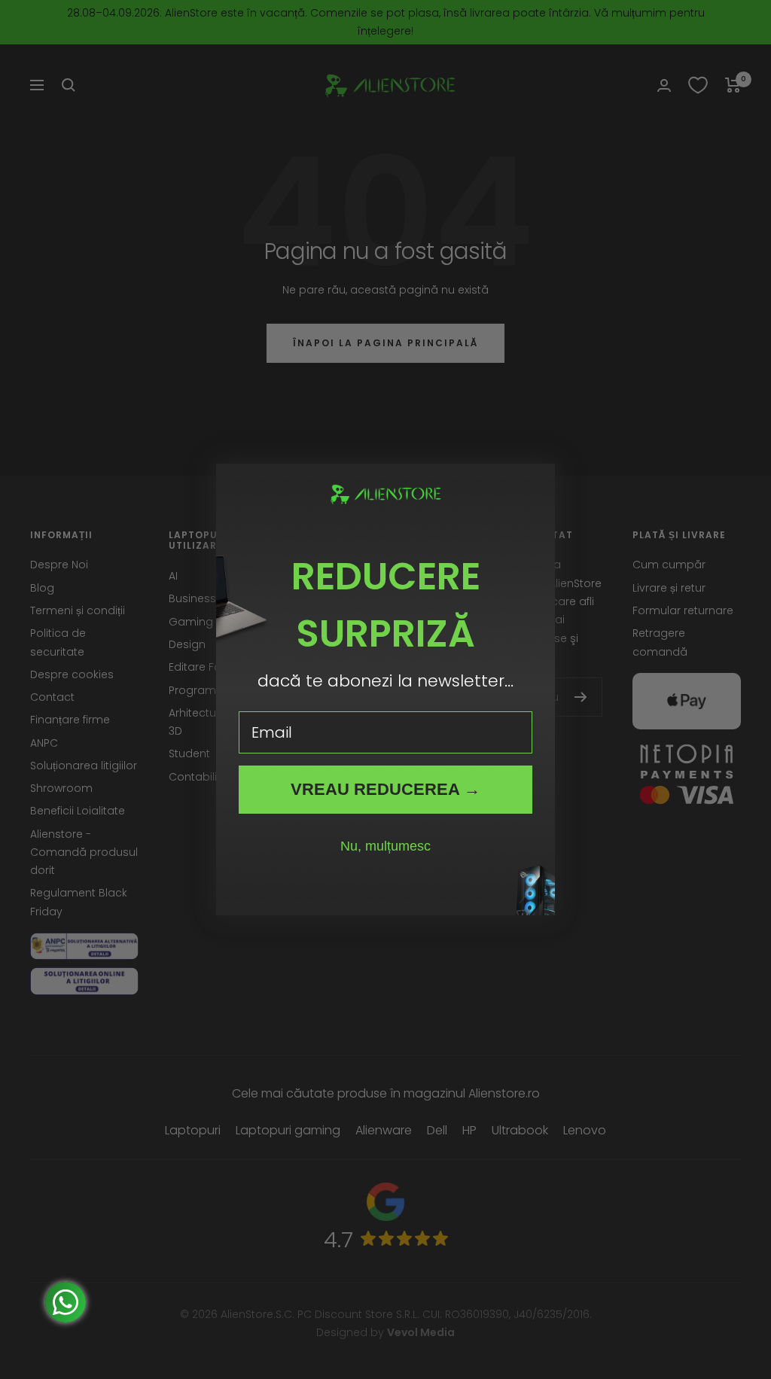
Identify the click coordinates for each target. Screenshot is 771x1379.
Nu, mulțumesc (385, 846)
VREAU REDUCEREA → (385, 789)
